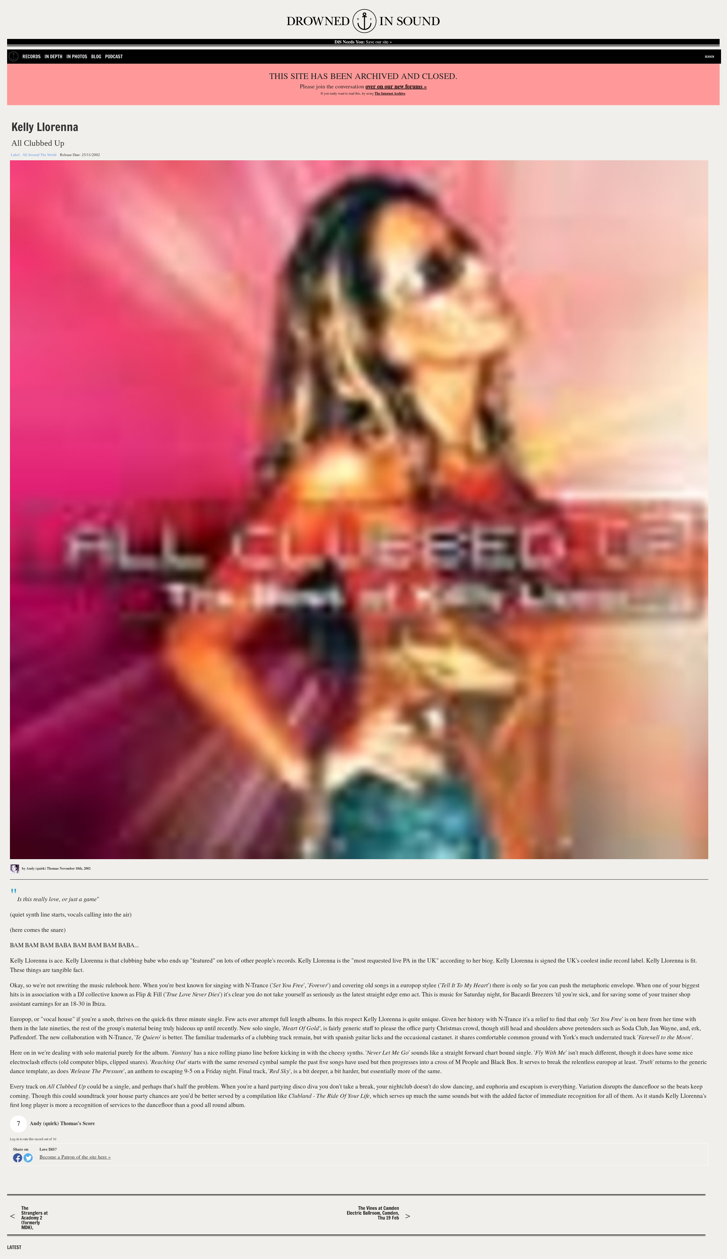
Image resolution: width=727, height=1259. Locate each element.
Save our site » (363, 42)
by (40, 868)
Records (31, 56)
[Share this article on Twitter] (28, 1157)
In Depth (53, 56)
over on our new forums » (396, 86)
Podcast (114, 56)
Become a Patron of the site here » (75, 1156)
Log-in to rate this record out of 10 (33, 1139)
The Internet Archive (390, 93)
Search (709, 57)
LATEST (14, 1247)
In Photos (76, 56)
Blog (96, 56)
